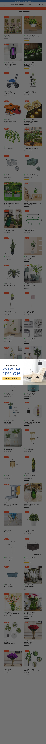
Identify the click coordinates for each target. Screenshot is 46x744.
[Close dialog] (45, 360)
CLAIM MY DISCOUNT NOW (11, 378)
